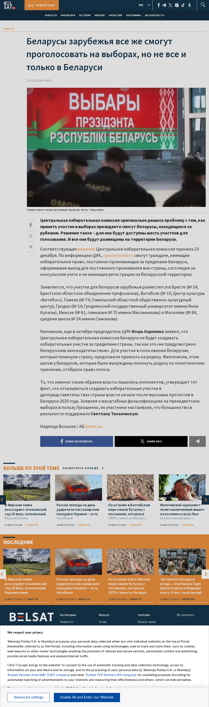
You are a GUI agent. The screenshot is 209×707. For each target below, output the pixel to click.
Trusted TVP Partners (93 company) (110, 675)
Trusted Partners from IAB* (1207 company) (38, 675)
